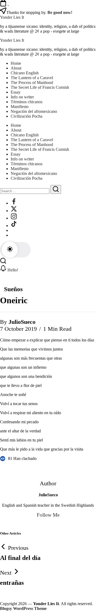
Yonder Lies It (12, 17)
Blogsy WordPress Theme (23, 608)
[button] (15, 250)
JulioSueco (22, 321)
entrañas (12, 582)
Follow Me (48, 515)
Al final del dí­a (20, 557)
